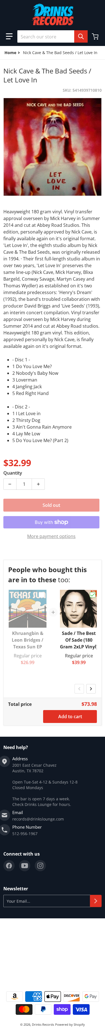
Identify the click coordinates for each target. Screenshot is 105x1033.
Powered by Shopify (70, 1024)
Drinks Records (43, 1024)
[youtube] (24, 865)
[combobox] (52, 36)
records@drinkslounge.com (38, 819)
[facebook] (9, 865)
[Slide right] (91, 689)
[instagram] (40, 865)
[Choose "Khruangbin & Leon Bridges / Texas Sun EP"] (41, 595)
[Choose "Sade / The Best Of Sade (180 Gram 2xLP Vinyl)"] (92, 595)
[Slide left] (79, 689)
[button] (9, 36)
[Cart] (96, 36)
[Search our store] (81, 36)
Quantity (12, 473)
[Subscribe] (96, 901)
